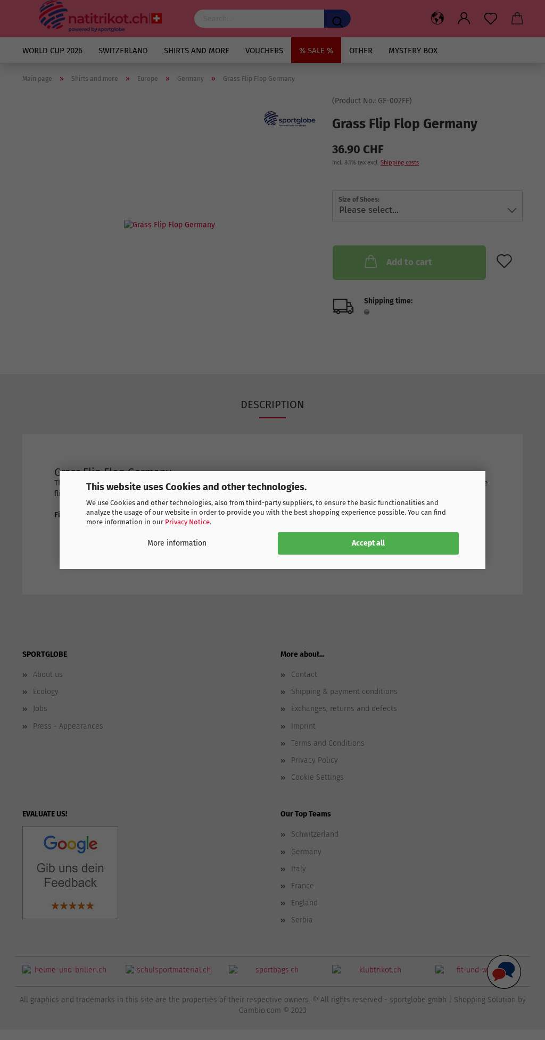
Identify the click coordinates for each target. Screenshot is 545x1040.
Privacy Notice (187, 522)
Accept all (368, 543)
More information (177, 543)
